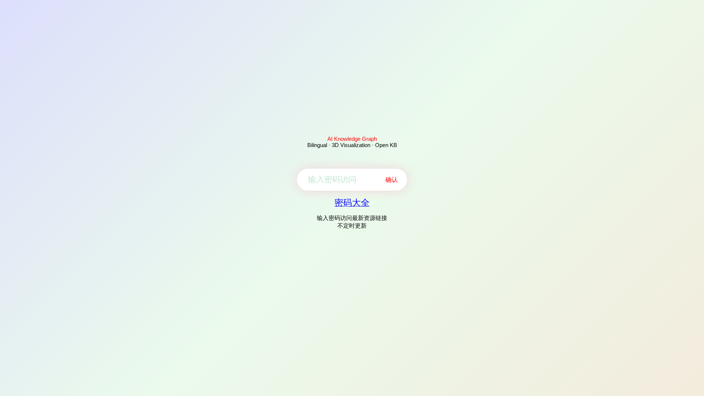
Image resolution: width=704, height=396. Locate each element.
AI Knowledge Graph (352, 139)
